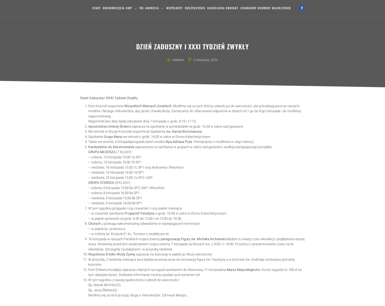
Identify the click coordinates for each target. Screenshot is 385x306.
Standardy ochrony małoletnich (265, 8)
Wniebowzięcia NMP (117, 8)
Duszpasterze (195, 8)
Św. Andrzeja (149, 8)
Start (96, 8)
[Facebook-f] (302, 8)
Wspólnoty (174, 8)
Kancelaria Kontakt (222, 8)
